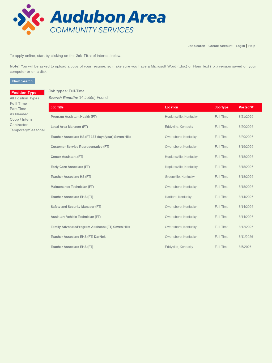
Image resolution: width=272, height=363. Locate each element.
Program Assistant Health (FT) (74, 116)
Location (171, 107)
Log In (240, 46)
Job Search (196, 46)
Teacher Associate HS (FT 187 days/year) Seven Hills (91, 136)
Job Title (57, 107)
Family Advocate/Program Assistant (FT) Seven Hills (90, 227)
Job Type (221, 107)
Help (251, 46)
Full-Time (18, 103)
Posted (244, 107)
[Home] (136, 21)
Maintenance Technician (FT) (72, 186)
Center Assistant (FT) (67, 156)
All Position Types (24, 98)
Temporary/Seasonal (27, 130)
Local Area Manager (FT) (69, 126)
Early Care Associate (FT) (70, 166)
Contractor (19, 125)
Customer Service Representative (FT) (80, 146)
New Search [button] (22, 81)
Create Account (220, 46)
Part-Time (18, 109)
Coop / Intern (21, 119)
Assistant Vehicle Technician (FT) (76, 216)
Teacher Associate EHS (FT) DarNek (78, 236)
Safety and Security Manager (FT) (76, 206)
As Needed (19, 114)
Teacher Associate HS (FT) (71, 176)
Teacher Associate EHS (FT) (72, 197)
